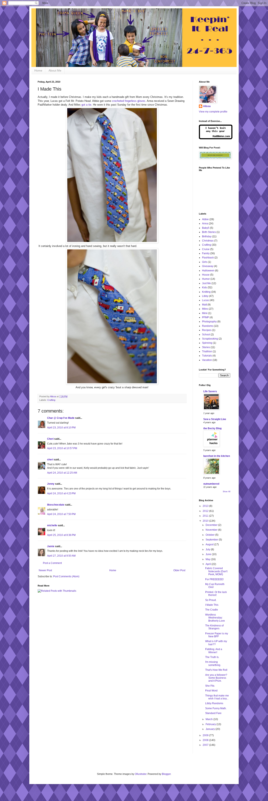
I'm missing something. (213, 663)
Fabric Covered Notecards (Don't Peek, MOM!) (216, 571)
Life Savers (210, 391)
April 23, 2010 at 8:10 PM (61, 427)
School (206, 334)
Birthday (206, 236)
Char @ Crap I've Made (61, 417)
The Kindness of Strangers (214, 627)
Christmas (208, 240)
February (211, 724)
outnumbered (211, 483)
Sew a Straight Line (214, 419)
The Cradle (211, 609)
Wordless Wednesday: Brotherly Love (215, 617)
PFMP (205, 317)
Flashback (208, 257)
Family (206, 253)
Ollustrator (140, 774)
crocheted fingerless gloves (128, 100)
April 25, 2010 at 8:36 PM (61, 535)
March (209, 719)
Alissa (207, 106)
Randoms (207, 325)
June (209, 554)
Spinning (207, 342)
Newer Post (45, 570)
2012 (206, 511)
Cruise (206, 249)
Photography (209, 321)
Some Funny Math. (216, 708)
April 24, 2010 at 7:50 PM (61, 514)
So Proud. (210, 600)
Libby (205, 296)
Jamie (50, 546)
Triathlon (207, 351)
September (212, 539)
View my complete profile (213, 111)
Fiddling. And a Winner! (213, 651)
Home (38, 70)
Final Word (211, 690)
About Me (55, 70)
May (208, 559)
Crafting (51, 400)
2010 (206, 520)
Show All (226, 492)
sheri (50, 459)
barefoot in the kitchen (216, 456)
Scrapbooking (210, 338)
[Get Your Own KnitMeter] (215, 138)
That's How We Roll (216, 669)
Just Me (206, 283)
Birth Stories (209, 232)
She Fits (209, 685)
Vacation (207, 360)
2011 (206, 515)
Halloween (208, 270)
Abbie (205, 219)
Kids (204, 287)
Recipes (206, 330)
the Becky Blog (212, 428)
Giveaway (207, 266)
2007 (206, 745)
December (212, 525)
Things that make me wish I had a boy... (217, 697)
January (210, 729)
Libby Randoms (214, 703)
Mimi (204, 313)
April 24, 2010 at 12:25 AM (62, 472)
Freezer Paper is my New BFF (216, 635)
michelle (52, 525)
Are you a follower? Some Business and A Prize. (216, 677)
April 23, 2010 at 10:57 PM (62, 448)
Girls (204, 262)
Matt (204, 304)
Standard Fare (213, 713)
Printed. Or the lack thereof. (216, 594)
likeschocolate (55, 504)
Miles (205, 308)
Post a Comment (52, 563)
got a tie (86, 104)
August (210, 544)
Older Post (179, 570)
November (212, 529)
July (208, 549)
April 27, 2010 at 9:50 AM (61, 555)
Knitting (206, 291)
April (208, 564)
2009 (206, 735)
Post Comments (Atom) (66, 576)
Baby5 (205, 227)
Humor (206, 278)
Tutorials (207, 355)
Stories (206, 347)
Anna (205, 223)
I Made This (211, 604)
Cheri (50, 438)
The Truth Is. (212, 657)
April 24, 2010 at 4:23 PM (61, 493)
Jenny (50, 483)
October (210, 534)
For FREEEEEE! (214, 579)
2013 (206, 506)
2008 (206, 740)
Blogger (166, 774)
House (206, 274)
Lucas (205, 300)
